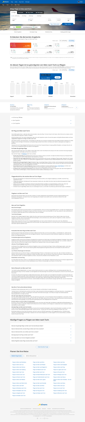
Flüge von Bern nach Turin (38, 372)
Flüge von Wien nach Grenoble (39, 383)
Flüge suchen (68, 24)
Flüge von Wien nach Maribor (39, 364)
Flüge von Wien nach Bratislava (19, 362)
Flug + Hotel (21, 1)
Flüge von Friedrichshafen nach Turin (41, 377)
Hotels (16, 1)
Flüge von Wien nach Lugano (39, 379)
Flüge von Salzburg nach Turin (60, 390)
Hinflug (49, 19)
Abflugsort (14, 19)
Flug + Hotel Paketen (59, 165)
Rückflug (59, 19)
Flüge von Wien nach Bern (38, 385)
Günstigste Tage (33, 32)
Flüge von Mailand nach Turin (39, 369)
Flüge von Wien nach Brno (38, 362)
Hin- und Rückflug (63, 40)
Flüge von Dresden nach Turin (19, 395)
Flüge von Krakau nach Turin (39, 393)
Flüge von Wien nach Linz (18, 364)
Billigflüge (24, 153)
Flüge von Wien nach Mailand (18, 379)
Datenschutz (44, 408)
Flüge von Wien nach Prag (59, 367)
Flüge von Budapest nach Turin (19, 390)
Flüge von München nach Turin (60, 393)
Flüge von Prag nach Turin (38, 390)
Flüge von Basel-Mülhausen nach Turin (41, 374)
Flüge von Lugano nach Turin (59, 369)
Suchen (57, 77)
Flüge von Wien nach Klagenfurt (40, 367)
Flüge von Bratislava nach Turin (19, 388)
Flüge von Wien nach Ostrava (18, 367)
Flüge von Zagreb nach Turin (18, 393)
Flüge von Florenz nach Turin (18, 377)
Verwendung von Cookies (37, 408)
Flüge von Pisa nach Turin (59, 372)
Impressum (49, 408)
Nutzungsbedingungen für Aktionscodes (58, 408)
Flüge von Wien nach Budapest (60, 364)
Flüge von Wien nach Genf (18, 385)
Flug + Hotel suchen (55, 24)
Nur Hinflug (71, 40)
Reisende (69, 18)
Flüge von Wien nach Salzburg (19, 369)
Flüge (12, 1)
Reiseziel (31, 19)
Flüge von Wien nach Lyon (59, 385)
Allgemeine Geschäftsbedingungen (25, 408)
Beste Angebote (17, 32)
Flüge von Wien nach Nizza (59, 383)
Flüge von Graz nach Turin (38, 388)
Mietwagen (27, 1)
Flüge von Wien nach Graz (59, 362)
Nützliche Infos (48, 32)
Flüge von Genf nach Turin (18, 372)
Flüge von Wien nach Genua (59, 377)
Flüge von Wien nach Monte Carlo (19, 383)
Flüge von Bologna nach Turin (59, 374)
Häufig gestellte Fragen (65, 32)
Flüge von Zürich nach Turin (18, 374)
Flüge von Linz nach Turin (59, 388)
